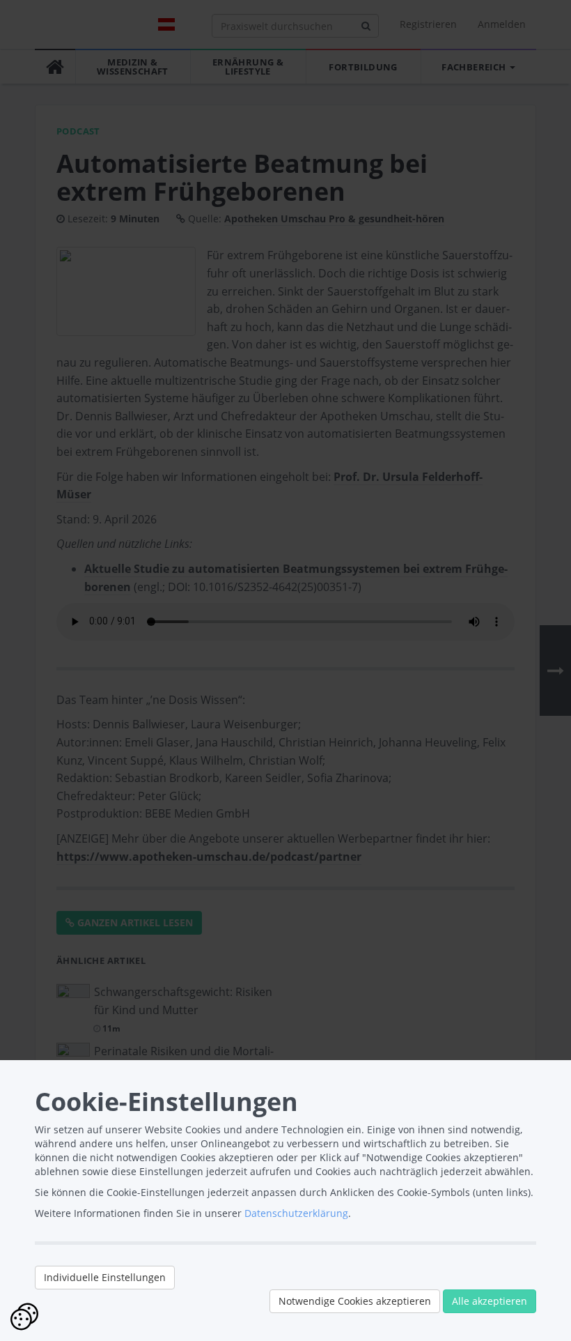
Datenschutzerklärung (296, 1213)
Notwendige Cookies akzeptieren (355, 1301)
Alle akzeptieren (489, 1301)
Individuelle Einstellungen (105, 1277)
